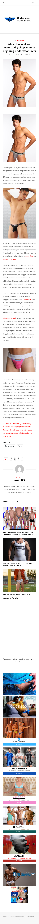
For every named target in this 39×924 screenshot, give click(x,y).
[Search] (27, 2)
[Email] (22, 459)
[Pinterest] (18, 459)
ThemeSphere (31, 916)
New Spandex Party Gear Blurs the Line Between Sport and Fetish (17, 564)
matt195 (19, 480)
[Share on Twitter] (14, 459)
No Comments (25, 54)
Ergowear (20, 40)
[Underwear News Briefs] (19, 19)
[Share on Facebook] (11, 459)
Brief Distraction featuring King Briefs (17, 594)
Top (20, 920)
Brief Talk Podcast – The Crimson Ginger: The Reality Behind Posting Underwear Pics (18, 533)
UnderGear (29, 256)
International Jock (9, 259)
